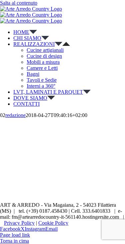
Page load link (15, 235)
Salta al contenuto (18, 3)
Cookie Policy (53, 223)
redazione (15, 115)
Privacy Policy (19, 223)
